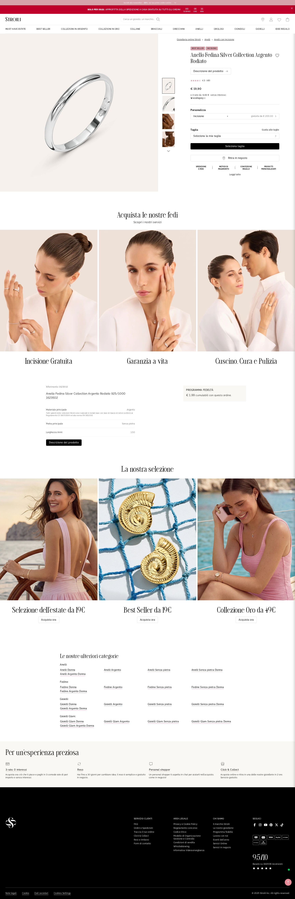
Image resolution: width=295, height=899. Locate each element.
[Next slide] (168, 151)
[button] (235, 170)
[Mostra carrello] (287, 19)
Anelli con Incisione (224, 39)
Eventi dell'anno (221, 840)
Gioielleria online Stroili (189, 39)
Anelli (207, 39)
